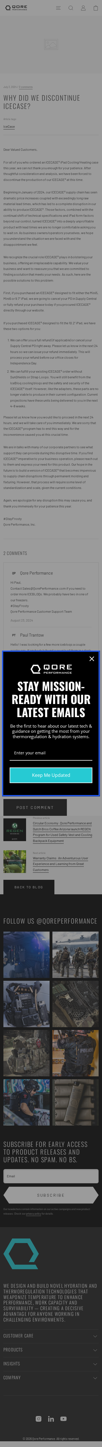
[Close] (92, 659)
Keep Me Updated (51, 775)
